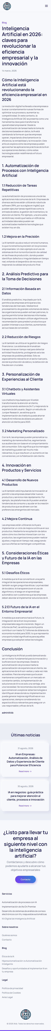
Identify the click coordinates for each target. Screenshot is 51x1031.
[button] (46, 6)
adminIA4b (7, 712)
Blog (4, 22)
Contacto (25, 879)
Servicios (7, 893)
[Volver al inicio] (7, 6)
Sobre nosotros (10, 926)
